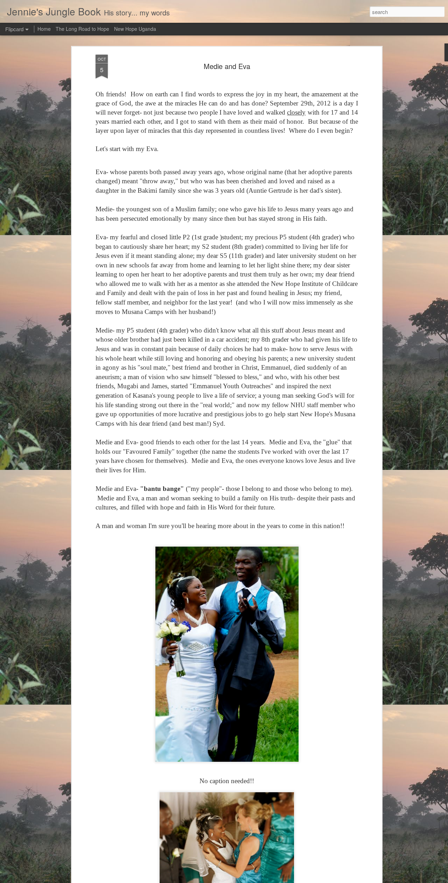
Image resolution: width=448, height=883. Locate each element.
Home (44, 28)
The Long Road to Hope (82, 28)
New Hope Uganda (135, 28)
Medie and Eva (227, 66)
